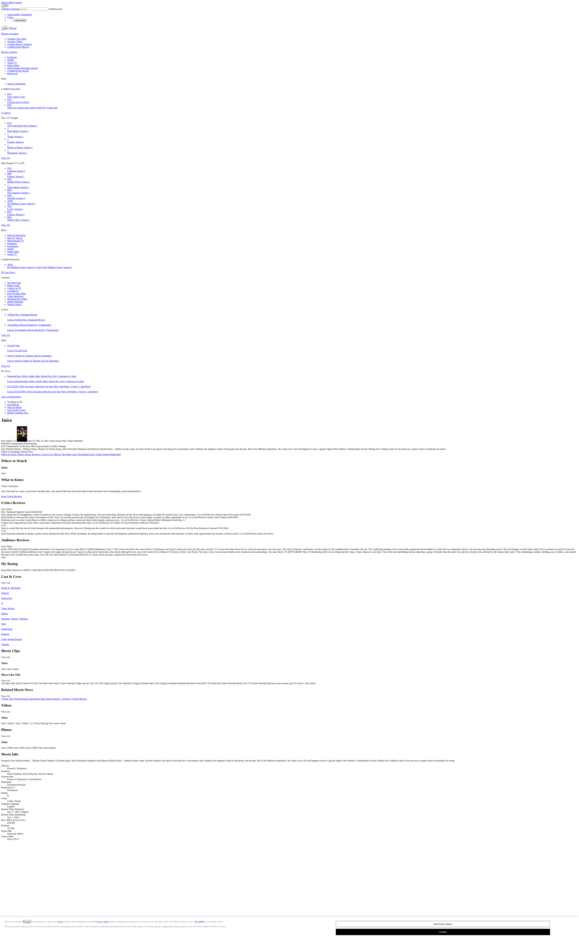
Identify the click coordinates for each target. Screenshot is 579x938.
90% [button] (33, 446)
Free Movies (13, 404)
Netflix (10, 60)
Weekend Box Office (17, 299)
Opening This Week (16, 39)
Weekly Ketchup (15, 301)
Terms (60, 921)
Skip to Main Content (11, 2)
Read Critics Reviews (11, 496)
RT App (5, 272)
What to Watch (16, 84)
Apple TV (12, 62)
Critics (10, 17)
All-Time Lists (14, 282)
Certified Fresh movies (18, 71)
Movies (12, 28)
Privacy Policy (103, 921)
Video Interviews (15, 296)
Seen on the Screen (16, 410)
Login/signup (19, 20)
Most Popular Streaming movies (22, 68)
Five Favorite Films (16, 293)
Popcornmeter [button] (42, 446)
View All (5, 158)
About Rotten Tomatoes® (19, 14)
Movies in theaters (10, 33)
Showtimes (15, 397)
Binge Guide (13, 285)
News (12, 272)
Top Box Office (14, 41)
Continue (443, 932)
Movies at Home (9, 52)
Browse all (12, 73)
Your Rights (199, 921)
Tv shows (6, 113)
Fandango (12, 57)
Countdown (13, 291)
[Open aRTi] (5, 5)
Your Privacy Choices (442, 924)
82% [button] (3, 446)
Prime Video (13, 65)
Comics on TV (14, 288)
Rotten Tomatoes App (17, 413)
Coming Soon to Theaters (19, 44)
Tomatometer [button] (12, 446)
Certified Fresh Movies (18, 47)
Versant (27, 921)
